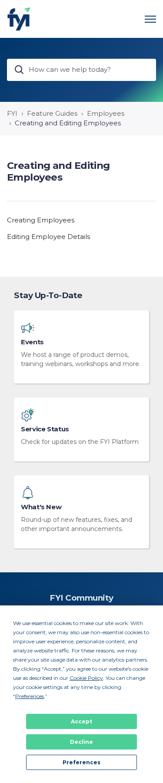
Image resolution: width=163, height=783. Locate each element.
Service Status (45, 429)
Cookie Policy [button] (86, 678)
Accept (81, 721)
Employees (105, 113)
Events (32, 342)
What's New (41, 507)
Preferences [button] (29, 696)
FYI (12, 113)
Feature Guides (52, 113)
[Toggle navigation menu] (150, 19)
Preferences (81, 762)
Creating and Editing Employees (68, 123)
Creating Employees (40, 220)
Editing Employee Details (48, 236)
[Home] (19, 19)
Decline (81, 742)
